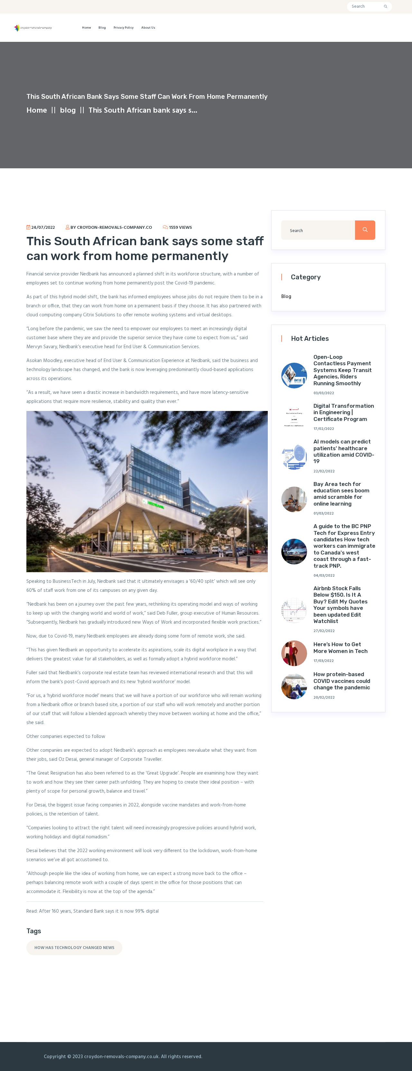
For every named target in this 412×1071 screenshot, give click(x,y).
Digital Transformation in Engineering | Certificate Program (344, 412)
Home (86, 27)
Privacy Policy (124, 27)
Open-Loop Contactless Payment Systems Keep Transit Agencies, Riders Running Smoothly (343, 370)
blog (102, 27)
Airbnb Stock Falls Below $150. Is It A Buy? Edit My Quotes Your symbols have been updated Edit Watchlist (341, 604)
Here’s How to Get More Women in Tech (341, 647)
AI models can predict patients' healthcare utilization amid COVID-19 (344, 451)
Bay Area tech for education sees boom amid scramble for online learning (342, 494)
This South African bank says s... (143, 111)
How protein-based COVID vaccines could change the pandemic (342, 681)
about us (148, 27)
